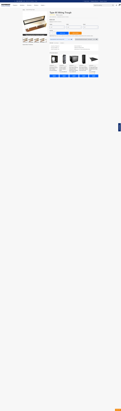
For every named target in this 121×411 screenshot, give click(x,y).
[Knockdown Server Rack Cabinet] (54, 59)
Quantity (51, 30)
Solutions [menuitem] (22, 5)
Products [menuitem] (15, 5)
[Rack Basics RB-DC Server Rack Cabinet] (83, 59)
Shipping (51, 21)
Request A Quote (103, 1)
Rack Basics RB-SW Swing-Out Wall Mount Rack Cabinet (73, 69)
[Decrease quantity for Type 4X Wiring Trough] (51, 33)
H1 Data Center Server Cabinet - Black (62, 69)
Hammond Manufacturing (53, 66)
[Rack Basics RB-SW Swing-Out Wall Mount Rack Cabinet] (74, 59)
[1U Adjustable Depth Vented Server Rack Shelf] (93, 59)
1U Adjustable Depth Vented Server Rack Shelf (93, 69)
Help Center (86, 1)
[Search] (113, 5)
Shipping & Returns (94, 1)
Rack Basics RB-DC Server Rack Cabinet (83, 68)
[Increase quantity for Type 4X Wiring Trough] (55, 33)
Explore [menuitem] (42, 5)
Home (24, 9)
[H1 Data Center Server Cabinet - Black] (64, 59)
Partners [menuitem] (36, 5)
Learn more (69, 39)
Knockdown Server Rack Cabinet (54, 68)
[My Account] (116, 5)
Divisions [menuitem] (29, 5)
